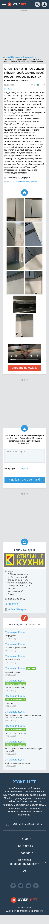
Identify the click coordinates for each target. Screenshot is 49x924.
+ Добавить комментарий (25, 479)
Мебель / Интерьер (17, 609)
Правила (24, 852)
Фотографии (9, 468)
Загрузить (25, 468)
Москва (33, 182)
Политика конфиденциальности (24, 861)
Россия (10, 182)
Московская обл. (22, 182)
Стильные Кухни (15, 632)
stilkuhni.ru (13, 604)
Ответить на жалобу (24, 367)
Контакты (24, 845)
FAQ (24, 870)
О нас (24, 838)
